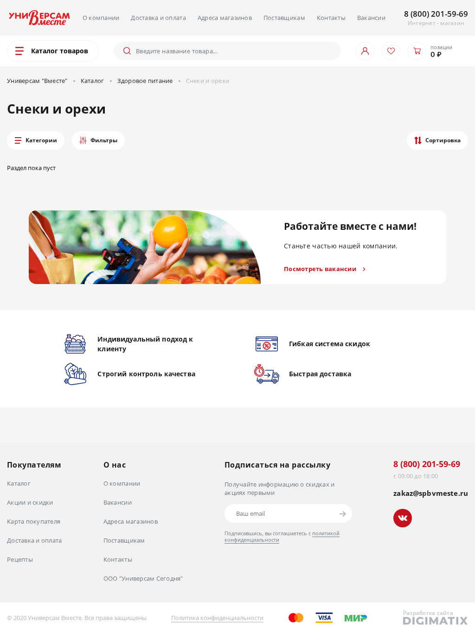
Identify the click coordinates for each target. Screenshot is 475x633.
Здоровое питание (145, 80)
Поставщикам (284, 17)
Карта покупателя (33, 521)
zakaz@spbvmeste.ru (430, 493)
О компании (101, 17)
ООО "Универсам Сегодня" (143, 578)
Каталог (92, 80)
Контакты (331, 17)
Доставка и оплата (158, 17)
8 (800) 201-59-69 (436, 13)
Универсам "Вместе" (37, 80)
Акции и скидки (30, 502)
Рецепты (20, 559)
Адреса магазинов (225, 17)
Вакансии (371, 17)
